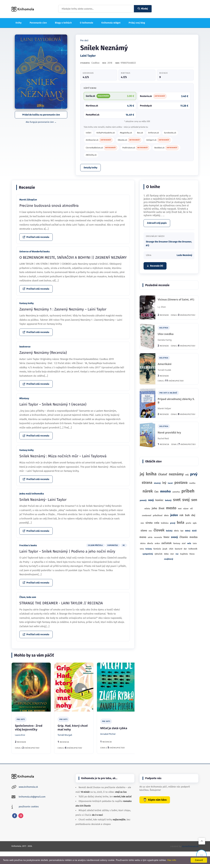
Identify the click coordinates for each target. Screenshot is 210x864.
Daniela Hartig (165, 339)
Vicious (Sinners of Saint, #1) (176, 299)
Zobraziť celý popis (157, 223)
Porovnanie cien (38, 22)
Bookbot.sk (165, 148)
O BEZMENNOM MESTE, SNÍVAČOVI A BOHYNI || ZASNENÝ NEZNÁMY (73, 257)
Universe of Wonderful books (34, 251)
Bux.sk (140, 133)
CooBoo (95, 62)
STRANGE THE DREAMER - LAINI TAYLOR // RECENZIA (61, 603)
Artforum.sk (153, 133)
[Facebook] (14, 815)
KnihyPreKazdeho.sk (105, 133)
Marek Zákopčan (28, 199)
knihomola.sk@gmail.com (32, 796)
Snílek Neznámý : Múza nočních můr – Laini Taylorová (62, 456)
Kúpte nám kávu (157, 799)
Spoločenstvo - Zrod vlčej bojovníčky (28, 727)
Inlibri (88, 133)
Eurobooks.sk (170, 133)
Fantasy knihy (26, 303)
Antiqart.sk (157, 140)
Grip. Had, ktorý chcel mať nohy (73, 727)
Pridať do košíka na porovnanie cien (41, 114)
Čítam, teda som (27, 597)
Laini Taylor (88, 55)
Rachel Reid (163, 438)
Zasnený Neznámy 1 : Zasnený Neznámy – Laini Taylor (62, 309)
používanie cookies (29, 806)
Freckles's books (28, 545)
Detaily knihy (90, 167)
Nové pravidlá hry (169, 432)
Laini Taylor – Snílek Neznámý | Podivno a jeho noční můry (67, 551)
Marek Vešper (164, 408)
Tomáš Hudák (164, 369)
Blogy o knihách (63, 22)
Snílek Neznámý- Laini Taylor (42, 499)
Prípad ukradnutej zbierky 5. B (176, 400)
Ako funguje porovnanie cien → (41, 122)
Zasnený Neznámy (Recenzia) (43, 352)
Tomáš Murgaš (65, 734)
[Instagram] (20, 815)
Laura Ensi (20, 734)
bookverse (25, 346)
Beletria (163, 328)
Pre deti (84, 40)
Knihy (18, 22)
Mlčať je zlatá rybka (113, 728)
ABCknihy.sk (91, 155)
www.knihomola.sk (28, 786)
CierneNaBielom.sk (101, 148)
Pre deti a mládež (168, 393)
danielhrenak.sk (190, 846)
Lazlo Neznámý (184, 255)
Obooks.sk (129, 140)
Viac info (171, 860)
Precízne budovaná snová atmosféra (49, 205)
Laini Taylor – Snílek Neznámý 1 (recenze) (52, 404)
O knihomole (86, 22)
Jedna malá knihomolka (31, 493)
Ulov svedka (166, 334)
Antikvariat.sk (98, 140)
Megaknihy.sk (126, 133)
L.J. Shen (162, 306)
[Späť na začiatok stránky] (202, 841)
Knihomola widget (110, 22)
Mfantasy (24, 398)
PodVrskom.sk (135, 148)
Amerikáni (164, 364)
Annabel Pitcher (108, 733)
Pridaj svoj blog (137, 22)
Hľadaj (144, 8)
